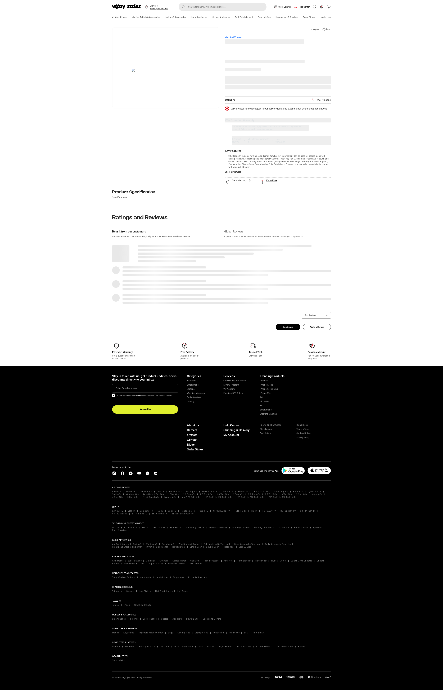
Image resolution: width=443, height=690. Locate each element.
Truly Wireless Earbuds (123, 577)
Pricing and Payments (270, 425)
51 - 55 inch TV (139, 514)
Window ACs (132, 494)
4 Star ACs (117, 497)
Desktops (164, 646)
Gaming (190, 401)
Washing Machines (196, 393)
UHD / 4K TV (159, 527)
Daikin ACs (146, 491)
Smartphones (119, 619)
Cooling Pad (184, 633)
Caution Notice (303, 433)
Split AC (137, 544)
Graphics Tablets (142, 605)
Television (191, 381)
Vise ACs (116, 491)
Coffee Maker (179, 561)
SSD (246, 633)
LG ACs (160, 491)
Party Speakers (194, 397)
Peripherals (218, 633)
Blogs (191, 444)
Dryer (149, 547)
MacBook (129, 646)
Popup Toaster (155, 563)
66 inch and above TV (183, 514)
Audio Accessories (218, 527)
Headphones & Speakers (286, 17)
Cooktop (194, 561)
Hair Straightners (164, 591)
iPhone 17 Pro (266, 385)
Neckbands (145, 577)
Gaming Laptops (147, 646)
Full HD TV (175, 527)
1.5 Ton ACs (206, 494)
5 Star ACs (132, 497)
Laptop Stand (201, 633)
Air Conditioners (119, 17)
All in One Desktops (183, 646)
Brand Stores (309, 17)
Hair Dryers (182, 591)
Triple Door (228, 547)
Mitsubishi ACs (209, 491)
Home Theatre (301, 527)
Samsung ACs (281, 491)
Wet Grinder (196, 563)
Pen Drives (234, 633)
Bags (170, 633)
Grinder (320, 561)
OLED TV (204, 511)
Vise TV (132, 511)
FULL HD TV (240, 511)
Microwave (129, 563)
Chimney (150, 561)
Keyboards (128, 633)
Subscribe (145, 409)
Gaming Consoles (241, 527)
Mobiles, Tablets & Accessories (146, 17)
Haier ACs (298, 491)
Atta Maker (117, 561)
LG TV (160, 511)
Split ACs (116, 494)
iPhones (134, 619)
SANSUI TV (117, 511)
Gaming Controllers (264, 527)
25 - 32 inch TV (288, 511)
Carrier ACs (227, 491)
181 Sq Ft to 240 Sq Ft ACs (250, 497)
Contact (192, 439)
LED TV (115, 527)
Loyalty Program (231, 385)
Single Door (196, 547)
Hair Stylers (145, 591)
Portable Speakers (197, 577)
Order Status (195, 449)
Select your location (159, 8)
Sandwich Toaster (177, 563)
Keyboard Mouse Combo (151, 633)
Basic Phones (150, 619)
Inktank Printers (264, 646)
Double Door (212, 547)
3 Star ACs (316, 494)
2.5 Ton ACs (271, 494)
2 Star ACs (301, 494)
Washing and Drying (189, 544)
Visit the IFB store (233, 37)
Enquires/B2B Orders (233, 393)
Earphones (178, 577)
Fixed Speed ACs (151, 497)
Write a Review (317, 327)
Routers (302, 646)
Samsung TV (146, 511)
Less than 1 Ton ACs (153, 494)
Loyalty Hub (325, 17)
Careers (192, 430)
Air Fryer (228, 561)
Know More (271, 180)
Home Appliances (199, 17)
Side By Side (245, 547)
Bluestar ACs (175, 491)
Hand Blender (244, 561)
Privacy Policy (303, 437)
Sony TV (172, 511)
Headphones (162, 577)
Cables (164, 619)
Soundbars (284, 527)
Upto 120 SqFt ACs (190, 497)
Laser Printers (244, 646)
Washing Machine (268, 414)
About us (193, 425)
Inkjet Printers (226, 646)
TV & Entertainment (244, 17)
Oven (141, 563)
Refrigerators (179, 547)
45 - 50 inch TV (120, 514)
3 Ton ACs (287, 494)
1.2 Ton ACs (189, 494)
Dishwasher (162, 547)
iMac (200, 646)
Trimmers (117, 591)
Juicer (283, 561)
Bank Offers (265, 433)
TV (261, 405)
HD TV (254, 511)
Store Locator (284, 7)
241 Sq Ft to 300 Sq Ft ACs (282, 497)
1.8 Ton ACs (223, 494)
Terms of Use (302, 429)
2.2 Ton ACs (254, 494)
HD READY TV (269, 511)
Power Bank (192, 619)
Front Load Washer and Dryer (127, 547)
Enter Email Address (126, 388)
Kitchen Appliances (221, 17)
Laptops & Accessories (175, 17)
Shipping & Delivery (236, 430)
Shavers (130, 591)
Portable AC (168, 544)
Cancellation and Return (234, 381)
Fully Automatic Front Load (279, 544)
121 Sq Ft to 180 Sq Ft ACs (218, 497)
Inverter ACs (170, 497)
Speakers (317, 527)
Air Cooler (264, 401)
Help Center (304, 7)
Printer (210, 646)
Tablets (116, 605)
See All (325, 87)
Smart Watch (118, 660)
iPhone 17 (264, 381)
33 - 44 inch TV (308, 511)
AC (261, 397)
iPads (127, 605)
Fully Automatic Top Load (217, 544)
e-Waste (192, 434)
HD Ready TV (130, 527)
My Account (231, 434)
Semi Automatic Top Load (247, 544)
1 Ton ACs (173, 494)
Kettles (115, 563)
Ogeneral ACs (314, 491)
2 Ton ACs (238, 494)
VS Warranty (229, 389)
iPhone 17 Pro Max (269, 389)
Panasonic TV (188, 511)
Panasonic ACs (262, 491)
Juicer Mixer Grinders (301, 561)
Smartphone (192, 385)
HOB (273, 561)
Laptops (191, 389)
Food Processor (211, 561)
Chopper (164, 561)
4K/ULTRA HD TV (221, 511)
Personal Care (264, 17)
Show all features (233, 172)
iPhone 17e (265, 393)
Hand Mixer (261, 561)
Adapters (177, 619)
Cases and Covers (212, 619)
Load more (288, 327)
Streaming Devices (195, 527)
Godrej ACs (191, 491)
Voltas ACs (131, 491)
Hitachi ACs (244, 491)
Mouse (115, 633)
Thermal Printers (284, 646)
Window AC (151, 544)
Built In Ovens (135, 561)
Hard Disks (258, 633)
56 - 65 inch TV (159, 514)
